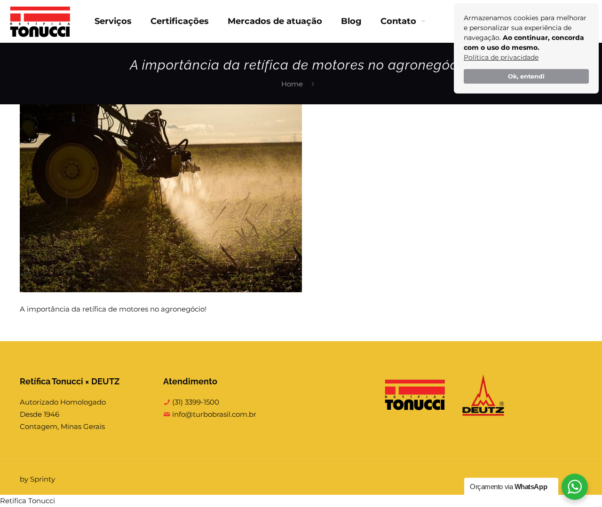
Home (292, 83)
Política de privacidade (501, 57)
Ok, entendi (526, 76)
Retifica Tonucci (27, 500)
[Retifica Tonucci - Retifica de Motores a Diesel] (40, 21)
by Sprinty (37, 479)
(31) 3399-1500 (194, 402)
